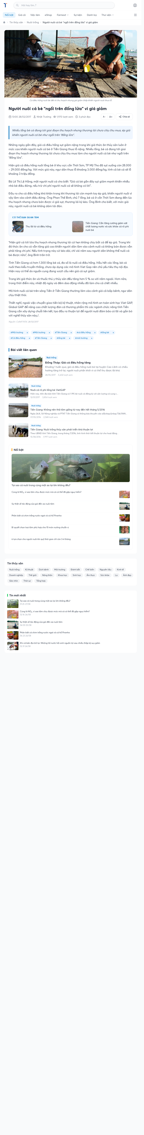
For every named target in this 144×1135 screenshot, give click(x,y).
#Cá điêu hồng (18, 338)
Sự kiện (78, 15)
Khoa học (62, 575)
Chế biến (89, 569)
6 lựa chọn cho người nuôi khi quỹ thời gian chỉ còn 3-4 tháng (41, 539)
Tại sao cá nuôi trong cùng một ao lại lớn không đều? (45, 600)
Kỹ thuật (29, 569)
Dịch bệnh (44, 569)
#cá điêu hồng (84, 332)
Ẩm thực (91, 575)
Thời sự (27, 580)
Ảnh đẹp (127, 575)
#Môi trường (17, 332)
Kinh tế (120, 569)
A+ (110, 116)
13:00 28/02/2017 (21, 116)
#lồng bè (61, 338)
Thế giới (33, 575)
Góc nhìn (13, 580)
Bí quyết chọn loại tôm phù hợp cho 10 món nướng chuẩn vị (40, 527)
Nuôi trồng (33, 22)
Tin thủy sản (16, 22)
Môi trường (59, 569)
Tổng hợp (40, 580)
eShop (48, 15)
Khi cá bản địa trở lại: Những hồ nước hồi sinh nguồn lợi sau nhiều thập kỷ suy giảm (60, 643)
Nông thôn (47, 575)
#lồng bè (104, 332)
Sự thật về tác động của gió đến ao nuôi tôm (33, 503)
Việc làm (35, 15)
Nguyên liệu (105, 569)
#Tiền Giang (61, 332)
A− (104, 116)
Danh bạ (92, 15)
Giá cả (21, 15)
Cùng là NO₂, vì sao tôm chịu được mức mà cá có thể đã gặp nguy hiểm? (46, 492)
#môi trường (81, 338)
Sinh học (77, 575)
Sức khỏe (104, 575)
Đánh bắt (75, 569)
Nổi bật (9, 15)
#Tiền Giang (41, 338)
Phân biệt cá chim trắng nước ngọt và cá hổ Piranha (36, 515)
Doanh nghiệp (16, 575)
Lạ (116, 575)
